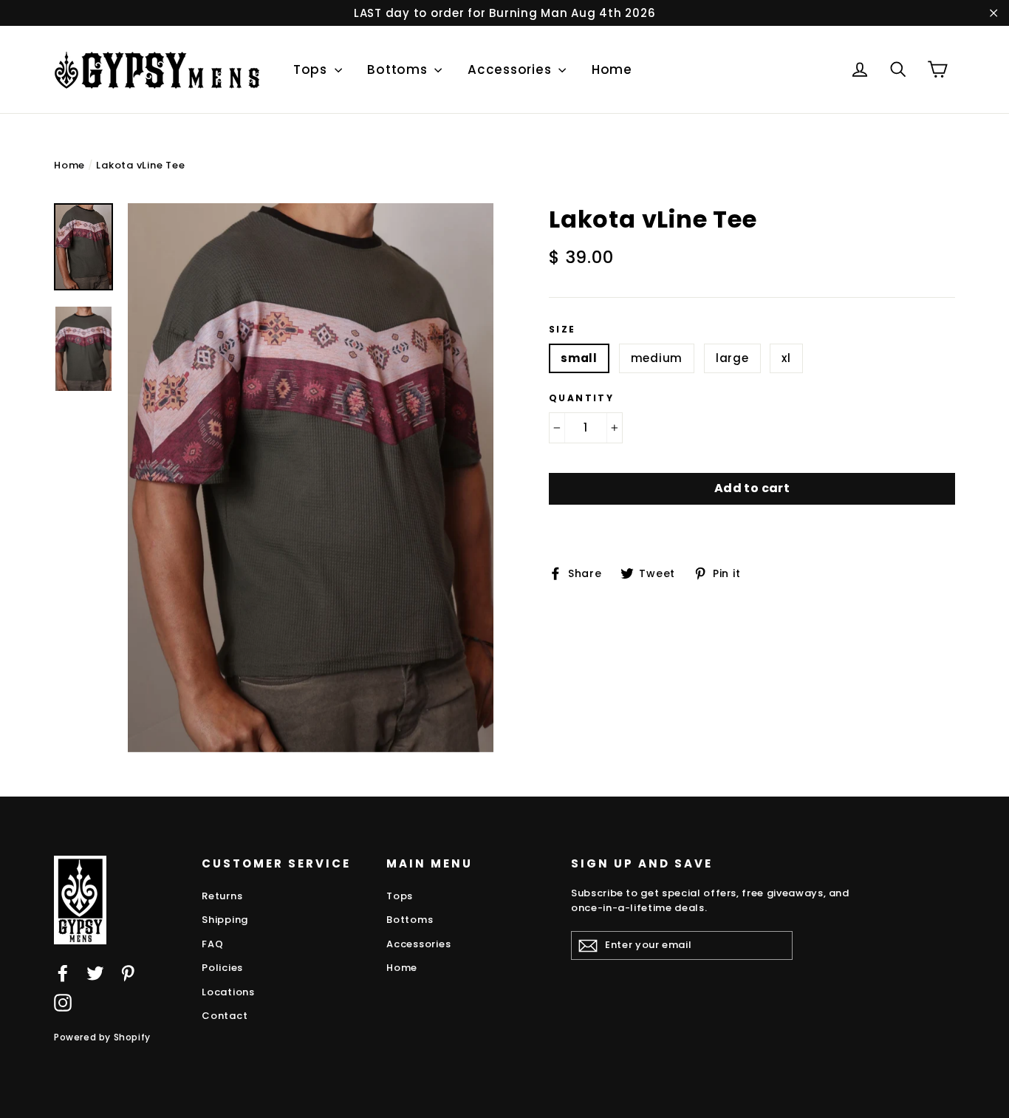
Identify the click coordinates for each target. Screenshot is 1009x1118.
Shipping (225, 920)
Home (612, 69)
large (732, 358)
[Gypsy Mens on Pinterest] (128, 973)
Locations (228, 992)
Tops (312, 69)
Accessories (511, 69)
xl (786, 358)
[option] (310, 477)
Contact (224, 1016)
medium (657, 358)
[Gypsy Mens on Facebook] (63, 973)
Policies (222, 968)
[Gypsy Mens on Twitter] (95, 973)
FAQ (212, 944)
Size (562, 329)
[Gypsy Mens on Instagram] (63, 1002)
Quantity (581, 398)
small (579, 358)
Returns (222, 896)
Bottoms (399, 69)
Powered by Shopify (102, 1037)
